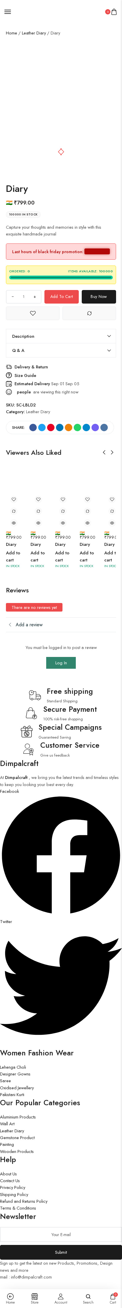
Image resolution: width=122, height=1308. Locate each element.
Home (11, 33)
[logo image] (58, 11)
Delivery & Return (31, 367)
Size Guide (25, 375)
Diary (11, 544)
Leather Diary (34, 33)
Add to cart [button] (13, 556)
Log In (61, 663)
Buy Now (99, 296)
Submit (61, 1252)
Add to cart (61, 296)
